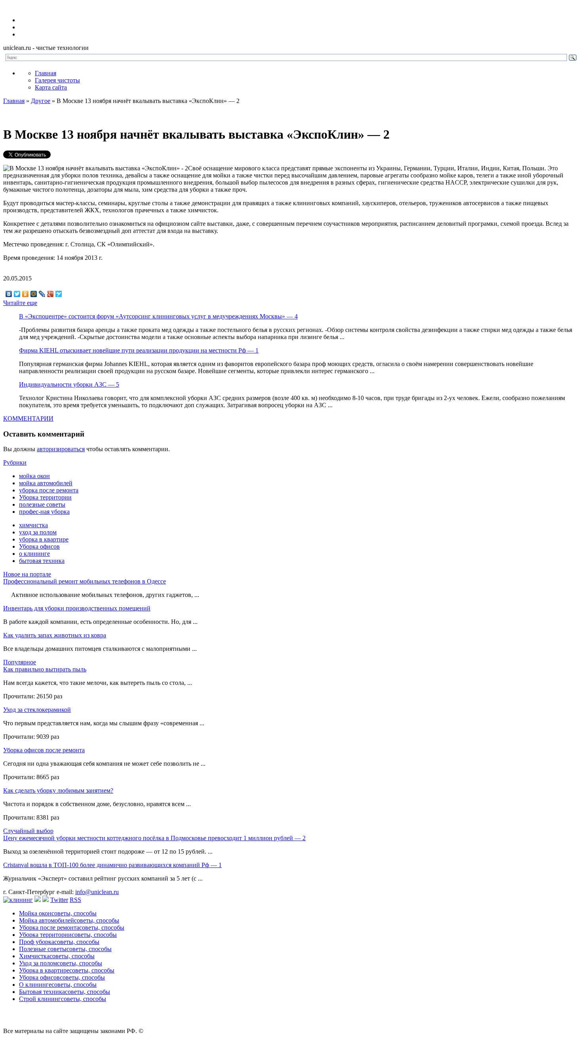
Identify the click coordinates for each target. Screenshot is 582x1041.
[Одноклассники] (25, 294)
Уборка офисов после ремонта (44, 750)
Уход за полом (60, 963)
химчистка (33, 525)
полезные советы (42, 504)
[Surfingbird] (59, 294)
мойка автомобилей (45, 483)
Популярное (19, 662)
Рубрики (15, 462)
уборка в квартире (43, 539)
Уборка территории (45, 497)
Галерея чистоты (57, 80)
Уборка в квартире (66, 970)
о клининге (34, 553)
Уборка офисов (39, 546)
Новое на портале (27, 574)
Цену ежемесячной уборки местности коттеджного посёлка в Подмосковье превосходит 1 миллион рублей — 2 (154, 838)
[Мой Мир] (34, 294)
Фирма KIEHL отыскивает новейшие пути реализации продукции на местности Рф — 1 (139, 350)
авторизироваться (61, 449)
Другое (40, 100)
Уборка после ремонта (71, 927)
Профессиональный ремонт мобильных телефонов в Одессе (84, 581)
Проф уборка (59, 941)
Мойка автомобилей (69, 920)
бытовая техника (42, 560)
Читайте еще (20, 302)
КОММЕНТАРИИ (28, 418)
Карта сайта (51, 87)
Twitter (59, 899)
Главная (45, 73)
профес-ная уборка (44, 511)
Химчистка (57, 956)
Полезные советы (65, 949)
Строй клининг (62, 998)
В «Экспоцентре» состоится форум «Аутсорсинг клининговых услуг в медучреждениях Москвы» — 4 (158, 316)
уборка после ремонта (48, 490)
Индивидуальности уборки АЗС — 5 (69, 384)
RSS (75, 899)
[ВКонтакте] (9, 294)
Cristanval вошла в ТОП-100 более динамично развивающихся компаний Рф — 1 (112, 865)
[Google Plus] (50, 294)
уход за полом (38, 532)
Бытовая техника (64, 991)
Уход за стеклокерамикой (37, 709)
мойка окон (34, 476)
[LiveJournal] (42, 294)
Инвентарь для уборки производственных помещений (76, 608)
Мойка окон (58, 913)
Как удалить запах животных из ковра (54, 635)
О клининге (58, 984)
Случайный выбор (28, 830)
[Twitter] (17, 294)
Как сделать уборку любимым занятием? (58, 790)
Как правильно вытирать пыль (44, 669)
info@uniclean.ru (97, 891)
